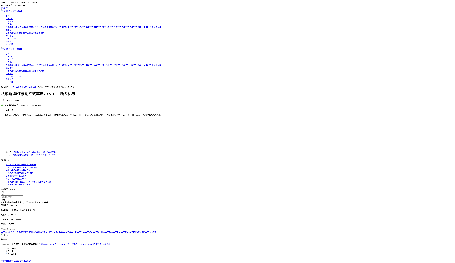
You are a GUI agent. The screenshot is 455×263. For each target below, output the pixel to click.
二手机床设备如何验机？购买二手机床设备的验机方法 (28, 182)
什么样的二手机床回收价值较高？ (20, 173)
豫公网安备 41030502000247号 (80, 244)
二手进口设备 (64, 27)
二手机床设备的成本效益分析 (18, 185)
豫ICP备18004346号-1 (58, 244)
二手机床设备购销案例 (15, 33)
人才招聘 (9, 44)
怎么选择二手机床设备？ (16, 179)
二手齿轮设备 (140, 27)
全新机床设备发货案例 (34, 33)
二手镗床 (122, 27)
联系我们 (9, 41)
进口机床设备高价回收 (48, 27)
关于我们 (9, 19)
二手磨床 (94, 27)
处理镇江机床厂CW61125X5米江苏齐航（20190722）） (35, 152)
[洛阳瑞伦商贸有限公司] (11, 11)
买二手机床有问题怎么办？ (17, 176)
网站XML (45, 244)
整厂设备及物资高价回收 (28, 27)
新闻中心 (9, 36)
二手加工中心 (76, 27)
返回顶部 (27, 261)
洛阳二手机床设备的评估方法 (18, 170)
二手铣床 (114, 27)
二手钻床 (130, 27)
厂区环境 (9, 22)
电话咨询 (17, 261)
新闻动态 (9, 39)
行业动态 (17, 39)
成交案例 (9, 30)
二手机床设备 (11, 27)
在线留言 (5, 8)
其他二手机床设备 (153, 27)
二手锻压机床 (103, 27)
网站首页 (7, 261)
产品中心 (9, 24)
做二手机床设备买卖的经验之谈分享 (21, 165)
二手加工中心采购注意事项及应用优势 (22, 168)
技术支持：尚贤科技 (101, 244)
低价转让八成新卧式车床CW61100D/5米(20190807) (34, 155)
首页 (7, 16)
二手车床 (86, 27)
